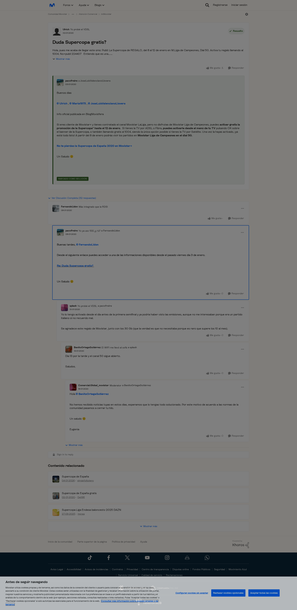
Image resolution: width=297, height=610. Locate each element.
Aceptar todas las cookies (264, 593)
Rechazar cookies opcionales (228, 593)
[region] (148, 593)
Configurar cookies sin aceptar (191, 593)
